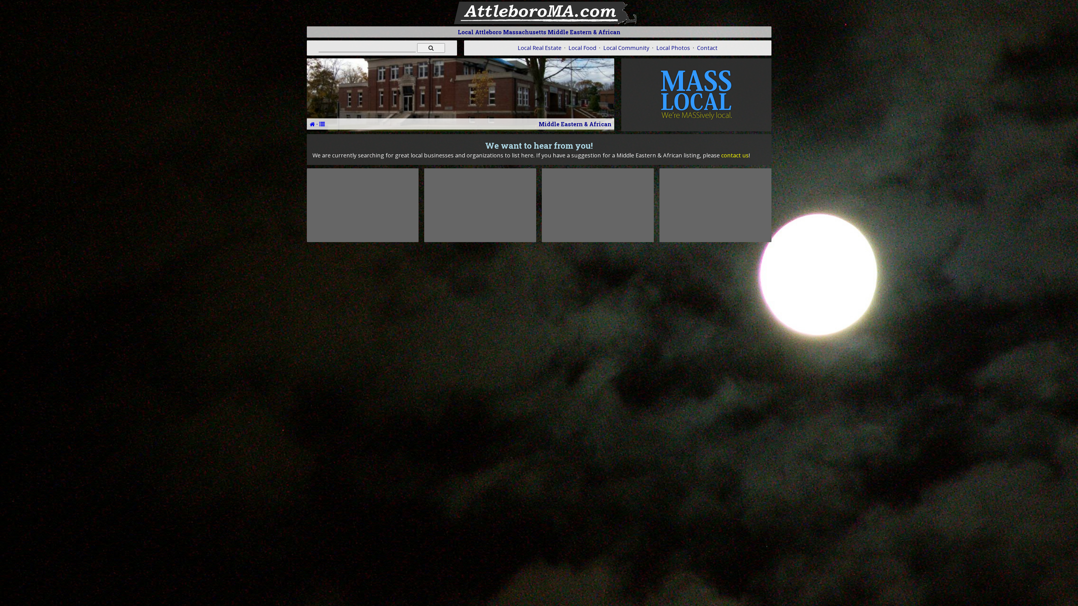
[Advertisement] (363, 205)
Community (626, 48)
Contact (707, 48)
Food (582, 48)
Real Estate (539, 48)
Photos (673, 48)
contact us (735, 155)
